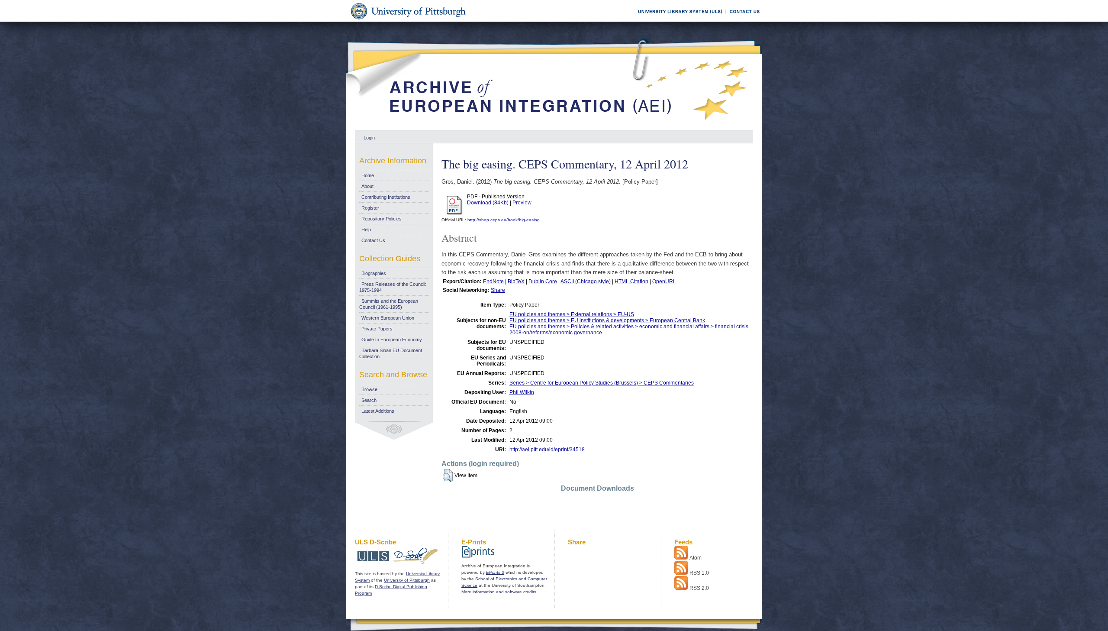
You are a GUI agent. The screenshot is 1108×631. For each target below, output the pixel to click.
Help (366, 229)
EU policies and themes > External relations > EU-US (571, 314)
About (367, 186)
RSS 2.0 (699, 588)
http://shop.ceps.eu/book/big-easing (503, 219)
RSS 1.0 (699, 573)
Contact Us (373, 240)
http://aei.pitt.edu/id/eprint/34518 (547, 450)
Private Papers (377, 328)
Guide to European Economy (391, 339)
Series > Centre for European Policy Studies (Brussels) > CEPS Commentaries (601, 383)
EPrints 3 (495, 572)
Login (369, 137)
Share (498, 290)
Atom (695, 558)
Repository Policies (381, 218)
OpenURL (664, 281)
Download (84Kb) (488, 203)
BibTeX (516, 281)
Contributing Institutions (385, 197)
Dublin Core (542, 281)
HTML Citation (631, 281)
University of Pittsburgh (407, 580)
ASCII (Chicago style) (585, 281)
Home (367, 175)
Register (370, 207)
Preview (521, 203)
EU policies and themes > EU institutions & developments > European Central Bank (607, 320)
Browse (369, 389)
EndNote (493, 281)
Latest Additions (377, 411)
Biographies (373, 273)
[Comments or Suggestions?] (743, 20)
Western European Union (387, 317)
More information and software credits (498, 591)
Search (369, 400)
